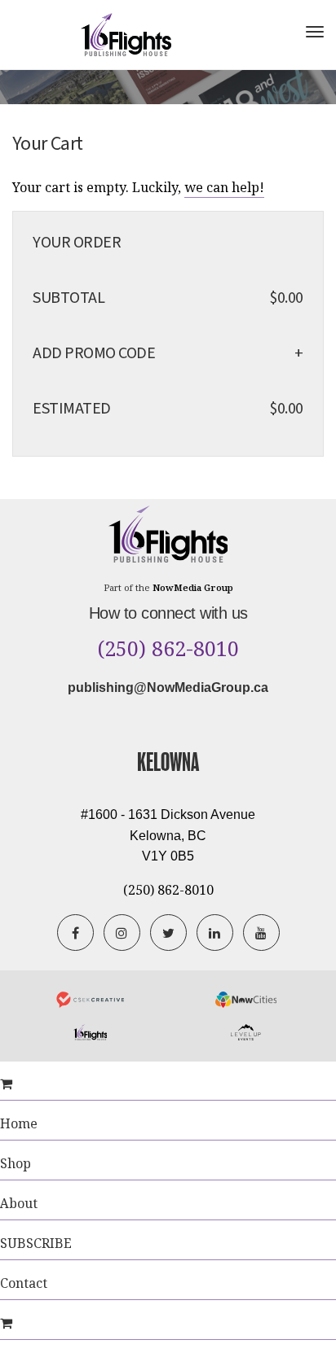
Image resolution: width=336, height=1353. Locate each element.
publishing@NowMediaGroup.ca (168, 687)
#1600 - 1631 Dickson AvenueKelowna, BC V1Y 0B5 (168, 835)
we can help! (224, 187)
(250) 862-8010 (168, 648)
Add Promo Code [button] (94, 353)
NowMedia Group (193, 587)
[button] (291, 353)
